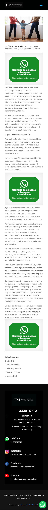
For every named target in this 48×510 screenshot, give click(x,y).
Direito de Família (32, 49)
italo (10, 49)
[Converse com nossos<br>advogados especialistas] (24, 64)
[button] (42, 504)
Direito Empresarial (13, 368)
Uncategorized (11, 376)
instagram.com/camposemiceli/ (23, 454)
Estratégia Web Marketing (30, 505)
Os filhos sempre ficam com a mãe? (21, 46)
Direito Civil (9, 361)
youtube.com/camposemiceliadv (24, 479)
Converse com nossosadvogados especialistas (24, 72)
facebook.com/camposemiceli (23, 467)
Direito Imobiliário (12, 372)
